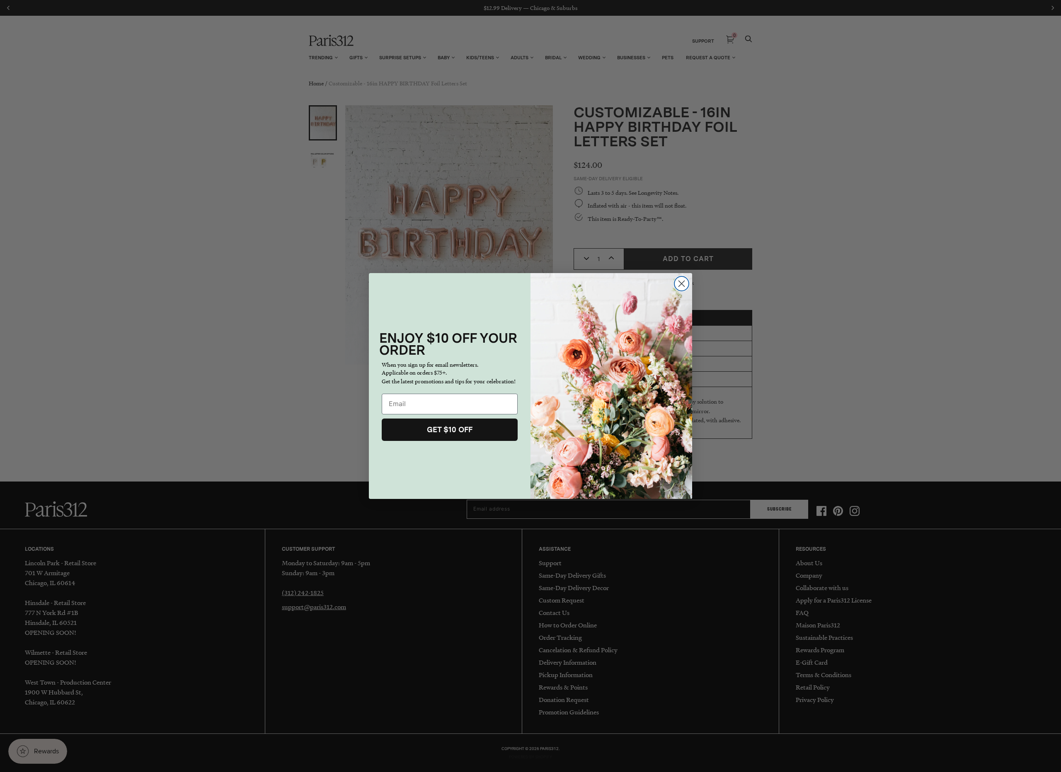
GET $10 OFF (449, 429)
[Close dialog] (681, 283)
